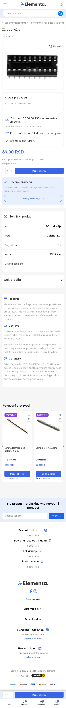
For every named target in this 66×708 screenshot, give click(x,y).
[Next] (63, 445)
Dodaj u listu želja (31, 198)
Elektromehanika (15, 22)
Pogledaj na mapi (33, 657)
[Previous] (2, 445)
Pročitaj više (54, 133)
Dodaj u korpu (39, 170)
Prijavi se (56, 515)
